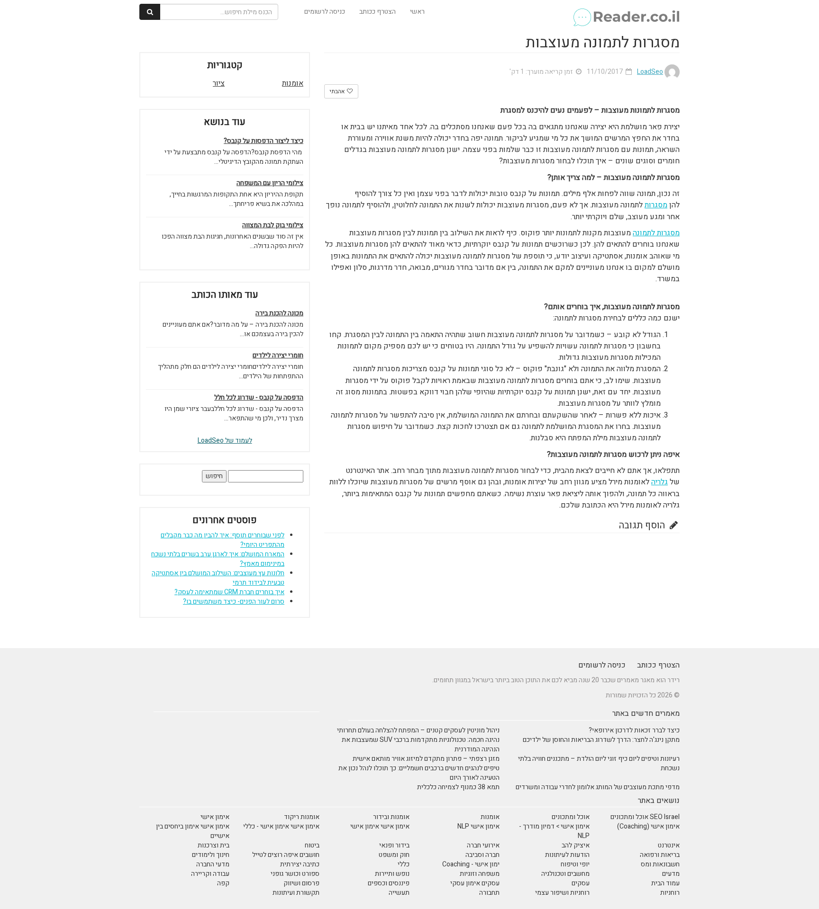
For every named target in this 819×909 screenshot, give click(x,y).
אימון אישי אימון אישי (380, 826)
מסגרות (656, 205)
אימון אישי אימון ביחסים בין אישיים (192, 831)
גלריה (659, 482)
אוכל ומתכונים (571, 817)
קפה (223, 883)
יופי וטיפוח (575, 864)
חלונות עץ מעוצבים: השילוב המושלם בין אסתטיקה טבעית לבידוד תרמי (218, 578)
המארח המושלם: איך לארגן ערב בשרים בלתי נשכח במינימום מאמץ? (217, 559)
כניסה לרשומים (324, 12)
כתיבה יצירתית (299, 864)
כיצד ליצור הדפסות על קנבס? (263, 141)
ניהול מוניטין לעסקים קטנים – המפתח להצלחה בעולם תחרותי (418, 730)
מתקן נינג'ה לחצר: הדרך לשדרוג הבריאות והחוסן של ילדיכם (601, 740)
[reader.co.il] (626, 12)
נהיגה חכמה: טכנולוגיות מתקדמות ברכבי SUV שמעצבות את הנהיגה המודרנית (421, 744)
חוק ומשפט (394, 855)
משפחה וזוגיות (480, 874)
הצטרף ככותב (377, 12)
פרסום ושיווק (301, 883)
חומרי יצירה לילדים (278, 355)
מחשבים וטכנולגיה (565, 874)
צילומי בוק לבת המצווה (272, 225)
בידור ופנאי (394, 845)
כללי (404, 864)
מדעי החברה (212, 864)
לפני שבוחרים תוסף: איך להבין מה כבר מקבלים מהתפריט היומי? (222, 540)
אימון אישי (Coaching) (648, 826)
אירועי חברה (483, 845)
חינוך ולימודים (210, 855)
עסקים (581, 883)
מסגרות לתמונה (656, 233)
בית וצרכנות (213, 845)
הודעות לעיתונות (567, 855)
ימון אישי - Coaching (471, 864)
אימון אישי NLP (478, 826)
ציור (219, 83)
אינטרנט (669, 845)
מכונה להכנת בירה (279, 313)
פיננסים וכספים (389, 883)
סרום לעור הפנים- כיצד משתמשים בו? (233, 601)
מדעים (671, 874)
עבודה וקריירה (210, 874)
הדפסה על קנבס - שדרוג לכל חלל (258, 397)
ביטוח (312, 845)
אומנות (292, 83)
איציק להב (576, 845)
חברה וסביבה (482, 855)
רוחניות (670, 893)
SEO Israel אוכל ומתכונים (645, 817)
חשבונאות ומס (660, 864)
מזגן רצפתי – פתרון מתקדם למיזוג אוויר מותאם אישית (426, 759)
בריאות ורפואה (660, 855)
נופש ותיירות (392, 874)
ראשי (417, 12)
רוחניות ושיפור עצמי (562, 893)
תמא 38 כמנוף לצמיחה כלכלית (458, 787)
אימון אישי (214, 817)
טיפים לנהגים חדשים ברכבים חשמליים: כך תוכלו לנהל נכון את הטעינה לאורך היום (419, 773)
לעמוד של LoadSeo (225, 441)
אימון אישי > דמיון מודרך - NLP (554, 831)
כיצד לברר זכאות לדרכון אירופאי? (634, 730)
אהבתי (337, 91)
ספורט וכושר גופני (295, 874)
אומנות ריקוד (301, 817)
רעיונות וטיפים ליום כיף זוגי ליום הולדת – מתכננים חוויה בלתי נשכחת (599, 763)
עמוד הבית (665, 883)
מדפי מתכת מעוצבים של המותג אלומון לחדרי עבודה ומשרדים (598, 787)
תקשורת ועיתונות (296, 893)
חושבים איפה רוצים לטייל (285, 855)
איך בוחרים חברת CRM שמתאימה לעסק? (229, 592)
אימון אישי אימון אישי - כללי (281, 826)
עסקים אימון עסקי (475, 883)
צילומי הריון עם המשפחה (270, 183)
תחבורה (489, 893)
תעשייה (399, 893)
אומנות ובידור (391, 817)
